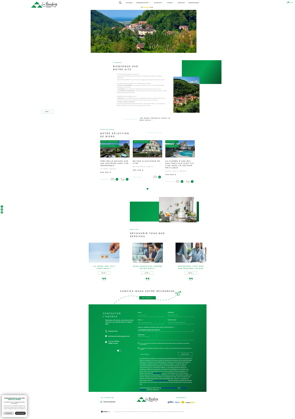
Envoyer (185, 354)
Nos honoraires (144, 411)
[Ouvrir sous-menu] (149, 2)
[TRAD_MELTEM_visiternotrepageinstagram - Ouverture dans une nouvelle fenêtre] (2, 209)
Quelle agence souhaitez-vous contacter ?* (156, 327)
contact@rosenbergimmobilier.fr (118, 336)
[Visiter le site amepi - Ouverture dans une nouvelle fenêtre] (177, 402)
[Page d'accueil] (44, 4)
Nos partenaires (169, 411)
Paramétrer (8, 413)
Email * (141, 319)
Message (141, 334)
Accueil (129, 2)
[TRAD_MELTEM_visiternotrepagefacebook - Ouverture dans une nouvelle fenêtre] (2, 206)
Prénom (171, 312)
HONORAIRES (194, 2)
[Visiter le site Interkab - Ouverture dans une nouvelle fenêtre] (190, 402)
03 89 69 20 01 (112, 331)
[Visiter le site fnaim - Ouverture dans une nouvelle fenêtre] (183, 402)
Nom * (140, 312)
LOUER (169, 2)
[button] (145, 47)
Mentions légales (157, 411)
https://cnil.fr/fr (157, 373)
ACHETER (157, 2)
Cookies (182, 411)
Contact (181, 2)
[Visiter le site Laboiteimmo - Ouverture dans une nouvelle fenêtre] (105, 411)
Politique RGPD (176, 411)
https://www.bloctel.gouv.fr (160, 380)
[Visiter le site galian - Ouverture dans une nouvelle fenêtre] (170, 402)
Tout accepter (20, 413)
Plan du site (150, 411)
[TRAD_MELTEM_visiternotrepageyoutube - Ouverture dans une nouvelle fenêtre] (2, 212)
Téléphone (172, 319)
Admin (163, 411)
